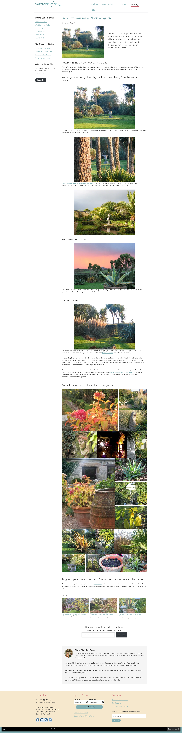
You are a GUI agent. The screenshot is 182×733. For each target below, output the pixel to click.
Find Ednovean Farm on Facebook (37, 720)
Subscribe (121, 635)
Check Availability (89, 707)
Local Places (39, 35)
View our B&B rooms (81, 713)
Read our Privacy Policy (18, 729)
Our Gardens (116, 703)
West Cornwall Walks (42, 25)
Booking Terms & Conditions (84, 716)
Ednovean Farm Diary (42, 48)
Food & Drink (39, 38)
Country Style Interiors (43, 55)
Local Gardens (40, 31)
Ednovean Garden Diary (43, 52)
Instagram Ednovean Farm (42, 720)
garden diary (97, 584)
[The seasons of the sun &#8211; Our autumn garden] (103, 605)
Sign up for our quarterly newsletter (126, 711)
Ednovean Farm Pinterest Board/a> (46, 720)
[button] (90, 410)
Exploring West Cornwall (120, 706)
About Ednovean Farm (120, 700)
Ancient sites (39, 28)
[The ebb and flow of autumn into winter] (75, 605)
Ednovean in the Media (43, 58)
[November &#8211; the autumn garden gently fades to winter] (132, 605)
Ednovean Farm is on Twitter (50, 720)
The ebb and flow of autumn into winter (74, 614)
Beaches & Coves (41, 22)
